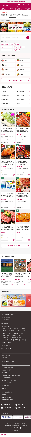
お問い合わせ (7, 407)
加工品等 (16, 333)
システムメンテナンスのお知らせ (16, 14)
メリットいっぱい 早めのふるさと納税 (11, 375)
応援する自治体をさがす (3, 9)
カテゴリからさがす (6, 326)
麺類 (10, 333)
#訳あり (12, 44)
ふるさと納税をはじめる (27, 9)
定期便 (16, 339)
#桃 (23, 47)
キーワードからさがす (7, 319)
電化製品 (14, 335)
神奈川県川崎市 (4, 207)
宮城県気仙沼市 (19, 142)
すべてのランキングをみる (15, 245)
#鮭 (20, 47)
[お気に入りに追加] (14, 142)
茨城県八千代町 (19, 174)
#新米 (17, 44)
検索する (27, 37)
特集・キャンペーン (19, 9)
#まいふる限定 (4, 44)
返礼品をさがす (11, 9)
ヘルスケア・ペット (7, 339)
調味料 (22, 333)
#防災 (18, 49)
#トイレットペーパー (6, 47)
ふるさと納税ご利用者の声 (8, 383)
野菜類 (4, 330)
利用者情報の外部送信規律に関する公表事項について (16, 425)
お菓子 (4, 333)
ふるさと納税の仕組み (7, 370)
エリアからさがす (6, 317)
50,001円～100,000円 (6, 103)
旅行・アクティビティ (17, 337)
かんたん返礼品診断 (6, 377)
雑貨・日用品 (6, 335)
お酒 (18, 330)
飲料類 (23, 330)
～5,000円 (4, 91)
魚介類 (9, 328)
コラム (3, 351)
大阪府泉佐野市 (4, 174)
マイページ (7, 404)
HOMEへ (16, 251)
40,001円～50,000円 (21, 99)
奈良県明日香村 (4, 284)
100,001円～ (19, 103)
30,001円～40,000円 (6, 99)
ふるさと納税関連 (6, 355)
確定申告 (4, 394)
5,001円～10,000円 (21, 91)
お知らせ (20, 404)
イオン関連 (4, 357)
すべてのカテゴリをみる (15, 80)
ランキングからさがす (7, 342)
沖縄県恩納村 (17, 284)
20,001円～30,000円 (21, 95)
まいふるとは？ (5, 372)
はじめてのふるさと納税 (7, 367)
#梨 (14, 49)
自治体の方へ (21, 407)
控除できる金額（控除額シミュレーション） (12, 399)
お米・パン (16, 328)
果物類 (23, 328)
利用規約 (23, 423)
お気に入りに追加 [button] (14, 142)
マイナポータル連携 (6, 397)
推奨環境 (17, 423)
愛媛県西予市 (19, 240)
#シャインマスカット (6, 49)
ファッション (6, 337)
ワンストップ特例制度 (7, 392)
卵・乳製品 (11, 330)
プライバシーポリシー (15, 427)
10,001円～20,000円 (6, 95)
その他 (22, 339)
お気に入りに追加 (12, 285)
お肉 (4, 328)
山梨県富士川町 (4, 142)
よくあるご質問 (5, 385)
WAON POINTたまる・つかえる (9, 380)
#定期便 (15, 47)
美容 (20, 335)
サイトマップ (9, 423)
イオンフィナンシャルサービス (15, 430)
